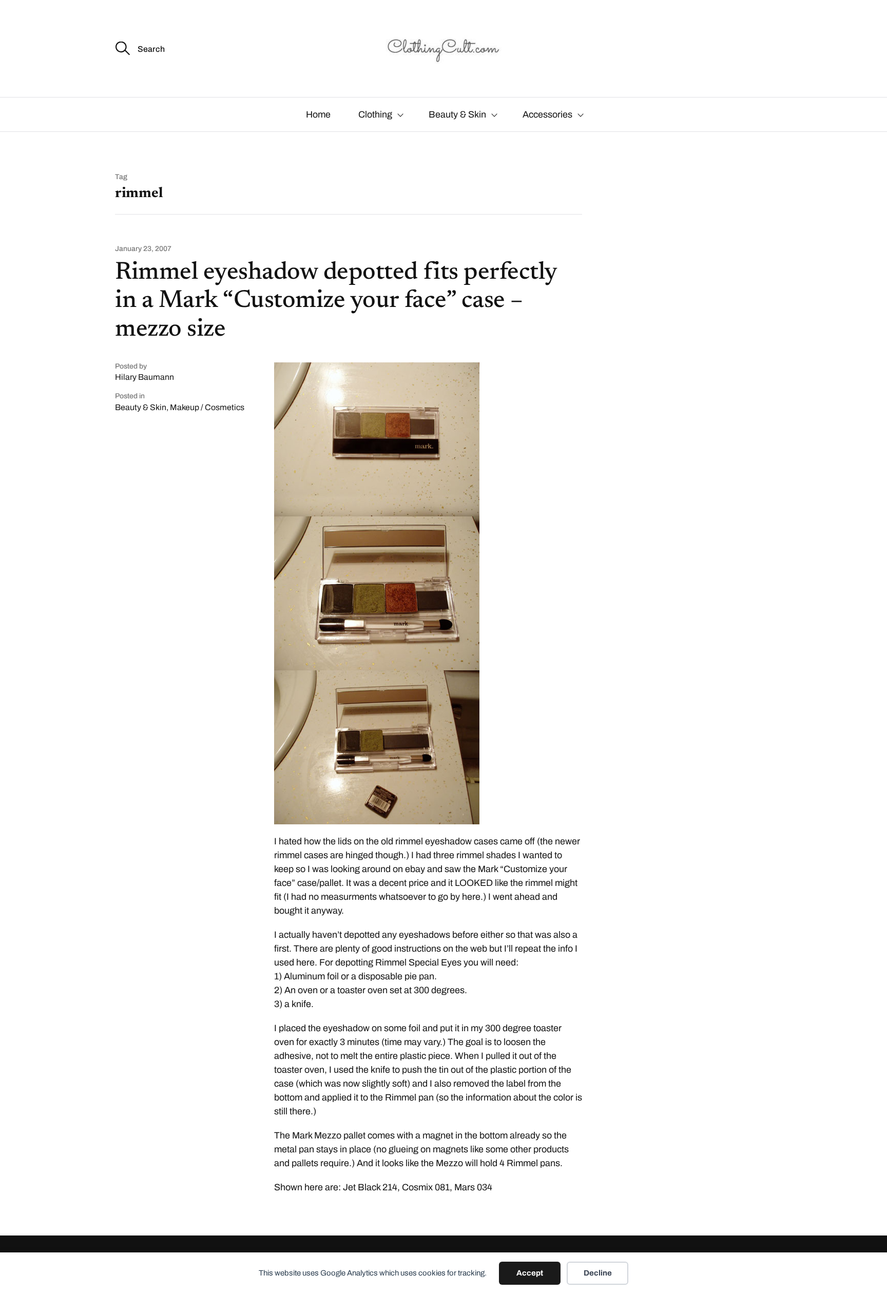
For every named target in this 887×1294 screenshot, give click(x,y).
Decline (598, 1273)
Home (318, 114)
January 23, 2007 (143, 249)
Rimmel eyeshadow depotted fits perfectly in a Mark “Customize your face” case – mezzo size (336, 301)
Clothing (375, 114)
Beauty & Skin (457, 114)
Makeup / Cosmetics (207, 407)
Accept (529, 1273)
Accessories (547, 114)
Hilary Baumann (144, 377)
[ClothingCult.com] (443, 48)
